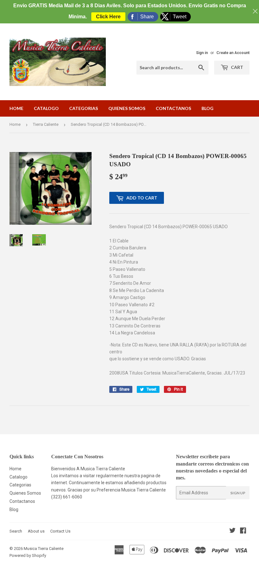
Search (15, 531)
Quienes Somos (126, 108)
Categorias (83, 108)
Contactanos (173, 108)
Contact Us (60, 531)
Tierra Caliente (45, 124)
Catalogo (46, 108)
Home (16, 108)
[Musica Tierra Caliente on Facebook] (243, 531)
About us (36, 531)
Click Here (108, 16)
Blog (208, 108)
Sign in (202, 53)
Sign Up (237, 493)
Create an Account (233, 53)
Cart (236, 67)
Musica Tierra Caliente (43, 548)
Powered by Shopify (27, 555)
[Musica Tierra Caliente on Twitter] (232, 531)
